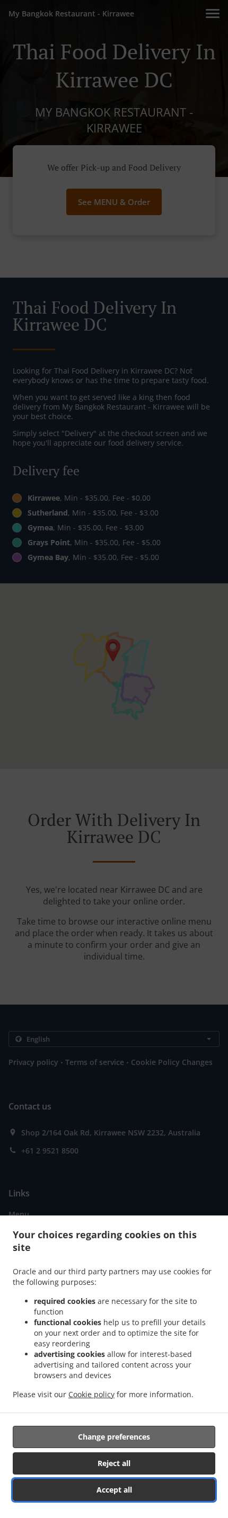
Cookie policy (91, 1394)
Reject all (114, 1463)
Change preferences (114, 1437)
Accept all (114, 1490)
